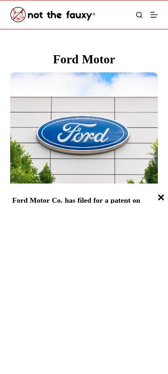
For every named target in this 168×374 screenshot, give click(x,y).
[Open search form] (139, 15)
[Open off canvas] (154, 14)
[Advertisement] (84, 290)
